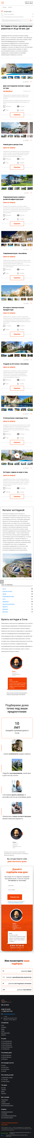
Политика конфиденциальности (9, 1122)
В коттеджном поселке (7, 1105)
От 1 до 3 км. (4, 1079)
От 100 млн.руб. (5, 1048)
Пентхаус (3, 1093)
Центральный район (9, 604)
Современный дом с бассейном (15, 253)
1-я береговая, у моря (6, 1077)
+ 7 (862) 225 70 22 (6, 1011)
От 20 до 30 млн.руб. (6, 1043)
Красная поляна (7, 591)
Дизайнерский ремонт (7, 1112)
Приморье (6, 601)
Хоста (4, 589)
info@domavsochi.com (9, 1014)
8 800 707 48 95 (29, 2)
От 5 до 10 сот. (5, 1067)
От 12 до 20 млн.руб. (6, 1041)
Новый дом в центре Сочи (13, 144)
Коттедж (3, 1087)
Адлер (4, 594)
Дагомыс (5, 612)
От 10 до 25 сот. (5, 1069)
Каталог (10, 7)
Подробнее (17, 114)
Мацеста (5, 606)
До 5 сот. (3, 1065)
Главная (4, 7)
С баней (3, 1101)
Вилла (3, 1091)
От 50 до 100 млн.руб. (6, 1047)
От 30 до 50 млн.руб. (6, 1045)
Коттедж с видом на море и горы (15, 472)
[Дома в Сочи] (16, 1001)
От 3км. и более (5, 1081)
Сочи (4, 599)
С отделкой (4, 1113)
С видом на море (5, 1103)
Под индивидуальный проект (8, 1115)
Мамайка (5, 609)
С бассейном (4, 1099)
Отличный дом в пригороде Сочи (15, 418)
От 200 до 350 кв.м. (6, 1057)
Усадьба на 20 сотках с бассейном (16, 364)
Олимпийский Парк (8, 596)
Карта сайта (4, 1124)
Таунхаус (3, 1089)
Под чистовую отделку (7, 1117)
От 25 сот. (3, 1071)
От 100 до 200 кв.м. (6, 1055)
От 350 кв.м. (4, 1059)
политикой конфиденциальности (15, 902)
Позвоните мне (14, 897)
